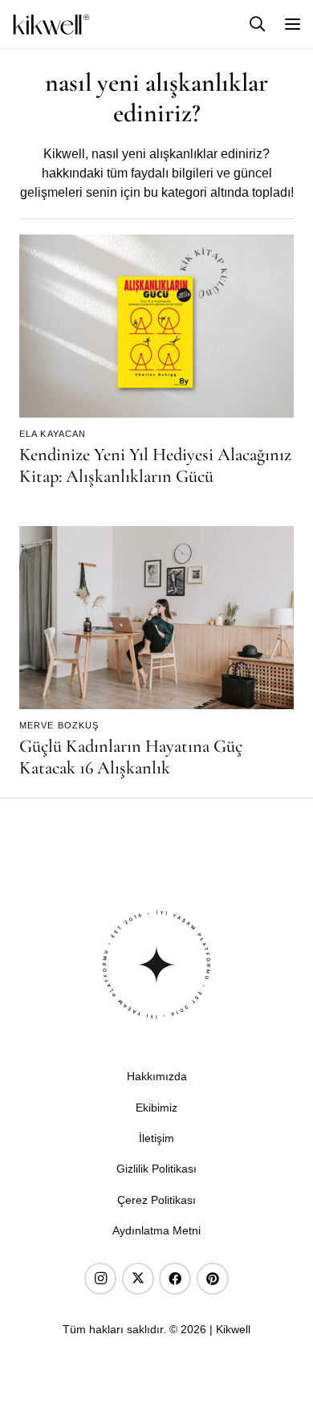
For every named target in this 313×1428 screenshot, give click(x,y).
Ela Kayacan (52, 434)
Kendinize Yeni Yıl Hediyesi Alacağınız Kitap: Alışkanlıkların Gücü (155, 465)
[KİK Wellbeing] (51, 24)
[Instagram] (100, 1279)
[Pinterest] (213, 1279)
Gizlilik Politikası (156, 1168)
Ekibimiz (156, 1107)
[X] (138, 1279)
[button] (257, 23)
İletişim (156, 1138)
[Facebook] (175, 1279)
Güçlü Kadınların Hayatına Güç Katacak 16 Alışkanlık (130, 756)
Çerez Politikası (156, 1199)
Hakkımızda (157, 1076)
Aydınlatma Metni (156, 1230)
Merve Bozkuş (59, 725)
